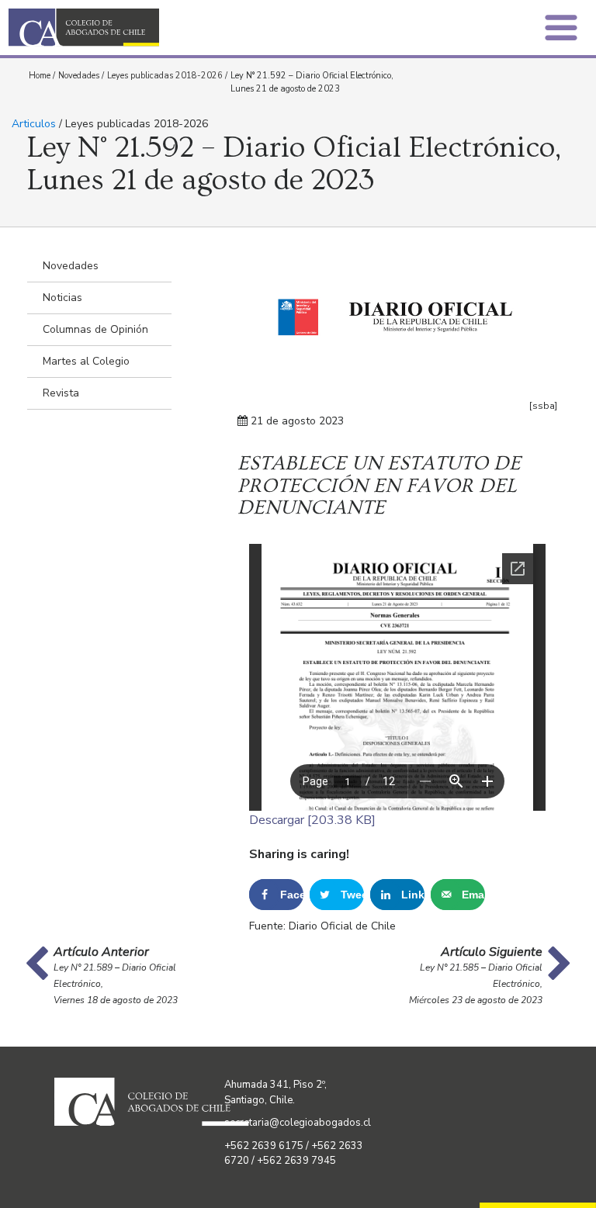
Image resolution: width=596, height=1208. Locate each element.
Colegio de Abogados (158, 28)
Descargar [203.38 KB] (312, 820)
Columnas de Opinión (95, 329)
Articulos (34, 123)
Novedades (78, 75)
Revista (61, 393)
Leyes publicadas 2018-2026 (165, 75)
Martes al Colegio (86, 361)
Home (39, 75)
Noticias (62, 297)
